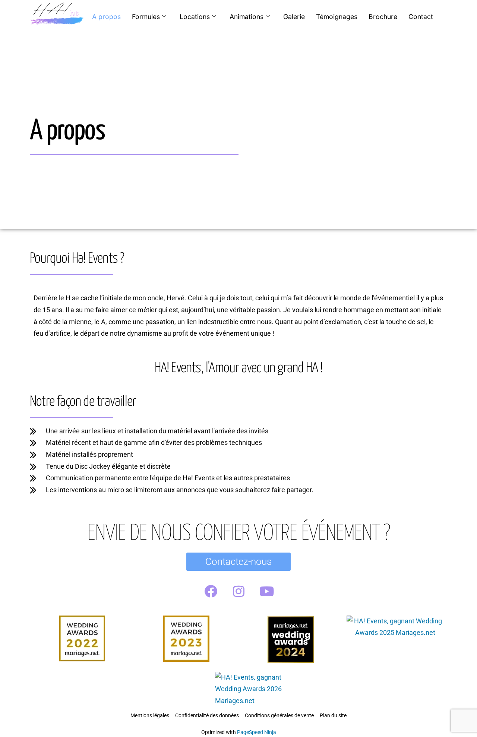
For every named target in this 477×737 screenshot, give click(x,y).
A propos (106, 16)
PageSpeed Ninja (256, 732)
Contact (420, 16)
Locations (195, 16)
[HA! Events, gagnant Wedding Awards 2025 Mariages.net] (395, 632)
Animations (246, 16)
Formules (146, 16)
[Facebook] (211, 591)
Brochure (383, 16)
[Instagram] (238, 591)
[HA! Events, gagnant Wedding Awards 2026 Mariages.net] (259, 701)
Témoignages (336, 16)
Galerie (294, 16)
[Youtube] (266, 591)
